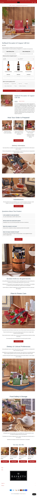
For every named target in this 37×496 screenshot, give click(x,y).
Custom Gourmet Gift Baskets (4, 457)
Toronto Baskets (16, 493)
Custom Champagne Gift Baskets (23, 457)
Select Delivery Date (10, 51)
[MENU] (0, 2)
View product (4, 461)
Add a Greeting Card (26, 51)
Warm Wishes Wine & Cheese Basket (13, 457)
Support (34, 494)
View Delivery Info (18, 140)
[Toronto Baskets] (18, 2)
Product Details (21, 101)
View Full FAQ (18, 239)
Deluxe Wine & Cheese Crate (31, 457)
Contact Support (18, 341)
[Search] (32, 2)
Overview (16, 101)
